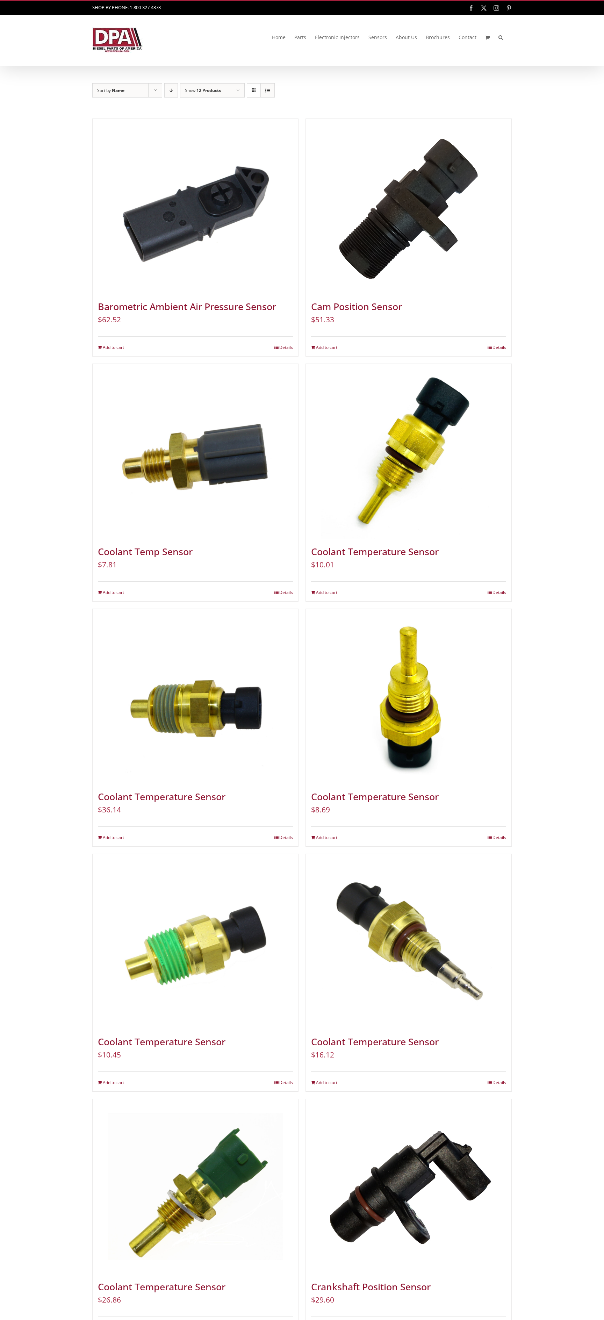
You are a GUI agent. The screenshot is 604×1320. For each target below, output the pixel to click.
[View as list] (267, 90)
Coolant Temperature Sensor (375, 551)
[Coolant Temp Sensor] (195, 451)
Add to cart (113, 347)
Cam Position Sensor (356, 306)
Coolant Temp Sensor (145, 551)
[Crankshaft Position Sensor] (408, 1186)
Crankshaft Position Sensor (371, 1286)
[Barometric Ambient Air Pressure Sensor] (195, 206)
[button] (500, 37)
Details (286, 347)
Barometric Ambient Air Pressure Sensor (187, 306)
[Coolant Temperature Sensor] (408, 451)
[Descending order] (171, 90)
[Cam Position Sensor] (408, 206)
